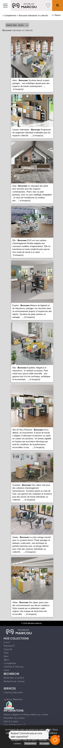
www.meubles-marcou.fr (15, 725)
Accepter (44, 743)
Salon (6, 656)
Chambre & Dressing (13, 666)
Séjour (6, 659)
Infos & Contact (11, 721)
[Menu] (5, 5)
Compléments (10, 15)
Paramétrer (30, 743)
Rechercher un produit (14, 677)
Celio (6, 652)
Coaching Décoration (13, 692)
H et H (7, 642)
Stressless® (9, 645)
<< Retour (56, 15)
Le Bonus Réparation (13, 699)
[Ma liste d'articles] (48, 5)
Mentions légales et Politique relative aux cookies (26, 714)
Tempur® (8, 649)
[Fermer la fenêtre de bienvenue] (48, 731)
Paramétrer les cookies (14, 718)
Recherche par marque (14, 681)
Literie (6, 670)
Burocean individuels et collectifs (33, 15)
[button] (55, 740)
